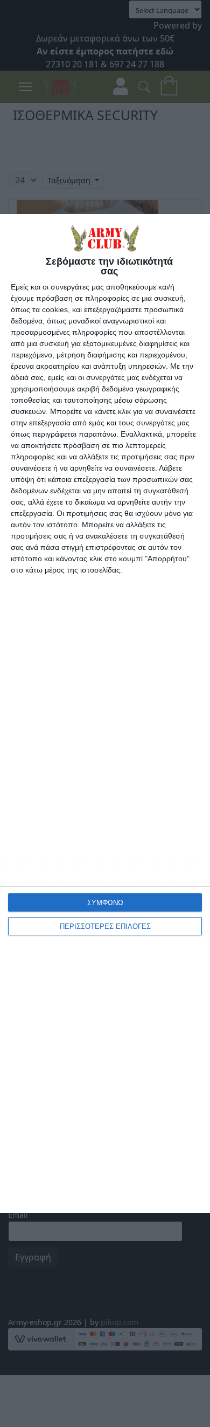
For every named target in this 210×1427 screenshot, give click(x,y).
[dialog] (105, 713)
